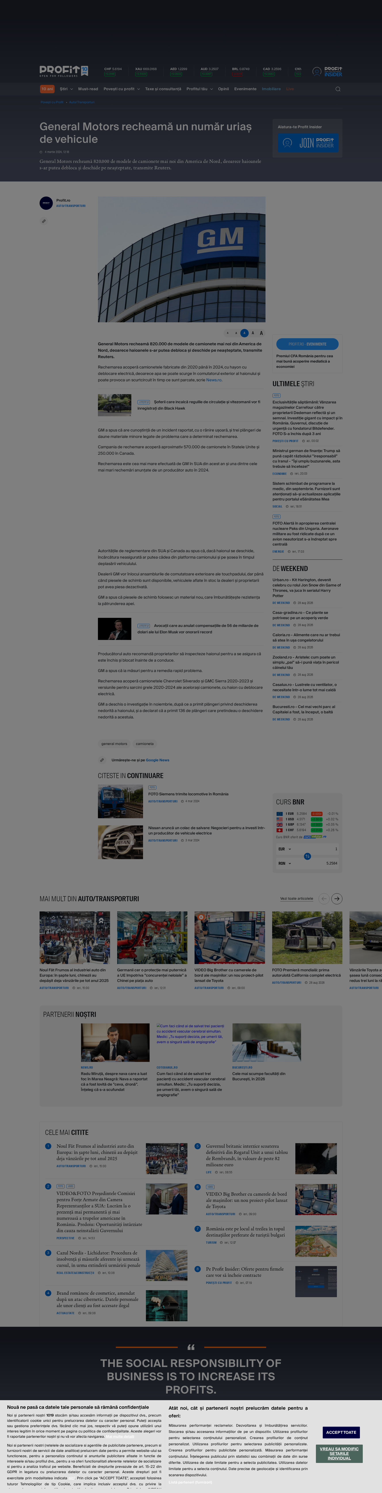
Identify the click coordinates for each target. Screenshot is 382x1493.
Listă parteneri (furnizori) (190, 1482)
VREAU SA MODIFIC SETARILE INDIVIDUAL (339, 1454)
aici (72, 1478)
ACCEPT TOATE (341, 1432)
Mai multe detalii (120, 1437)
